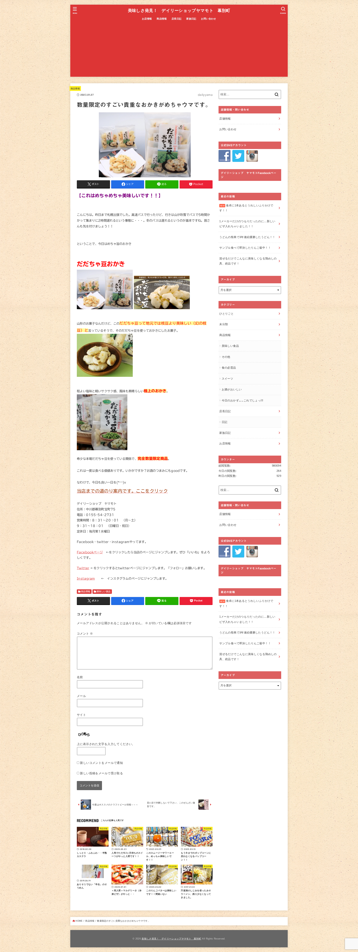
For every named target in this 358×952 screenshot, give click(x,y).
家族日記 (191, 18)
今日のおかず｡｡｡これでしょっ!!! (242, 400)
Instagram (86, 578)
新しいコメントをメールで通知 (101, 762)
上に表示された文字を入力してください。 (106, 744)
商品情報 (162, 18)
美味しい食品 (103, 591)
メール (81, 696)
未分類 (223, 324)
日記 (224, 422)
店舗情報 (225, 118)
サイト (81, 714)
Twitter (83, 568)
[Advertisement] (179, 51)
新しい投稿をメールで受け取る (101, 773)
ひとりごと (226, 313)
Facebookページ (90, 552)
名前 (80, 677)
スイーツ (227, 378)
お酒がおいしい (232, 389)
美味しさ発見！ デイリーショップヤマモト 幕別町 (179, 10)
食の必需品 (229, 367)
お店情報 (147, 18)
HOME (79, 921)
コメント (85, 633)
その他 (226, 356)
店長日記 (177, 18)
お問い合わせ (208, 18)
